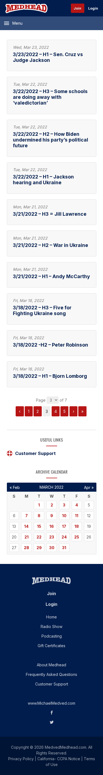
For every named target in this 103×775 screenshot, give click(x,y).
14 (26, 526)
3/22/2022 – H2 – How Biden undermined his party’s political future (50, 139)
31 (64, 547)
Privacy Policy (21, 758)
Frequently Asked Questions (51, 674)
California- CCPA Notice (58, 758)
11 (76, 515)
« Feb (15, 487)
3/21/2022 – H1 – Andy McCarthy (51, 276)
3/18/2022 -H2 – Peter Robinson (50, 345)
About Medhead (51, 664)
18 (76, 526)
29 (39, 547)
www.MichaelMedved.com (51, 703)
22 (39, 537)
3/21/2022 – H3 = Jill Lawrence (50, 214)
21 (26, 537)
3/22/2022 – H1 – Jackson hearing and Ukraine (43, 179)
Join (77, 8)
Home (51, 617)
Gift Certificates (51, 645)
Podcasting (51, 636)
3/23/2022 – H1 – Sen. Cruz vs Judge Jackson (48, 57)
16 (51, 526)
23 (51, 537)
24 (64, 537)
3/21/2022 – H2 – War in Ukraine (50, 245)
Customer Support (35, 453)
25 (76, 537)
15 (39, 526)
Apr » (89, 487)
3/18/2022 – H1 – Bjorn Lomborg (50, 376)
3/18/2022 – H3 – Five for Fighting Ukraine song (42, 310)
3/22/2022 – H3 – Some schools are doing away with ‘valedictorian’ (50, 97)
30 (51, 547)
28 (26, 547)
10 (64, 515)
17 (64, 526)
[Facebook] (51, 713)
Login (93, 8)
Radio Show (51, 626)
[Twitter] (51, 722)
